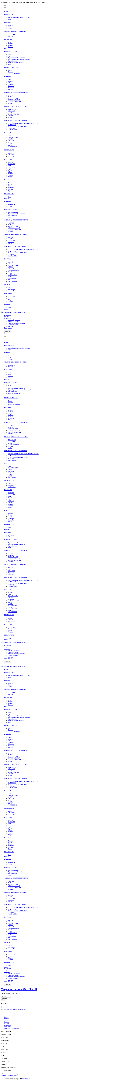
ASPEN (10, 145)
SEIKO (10, 142)
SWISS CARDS (12, 129)
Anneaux (10, 25)
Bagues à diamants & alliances (16, 58)
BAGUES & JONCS (10, 14)
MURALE (11, 95)
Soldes (6, 309)
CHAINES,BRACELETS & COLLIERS (16, 106)
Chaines (10, 112)
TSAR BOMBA (12, 278)
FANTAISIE (11, 164)
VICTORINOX (12, 147)
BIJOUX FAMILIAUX (11, 67)
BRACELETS (12, 109)
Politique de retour (13, 321)
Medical (10, 117)
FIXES (10, 82)
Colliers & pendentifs (14, 73)
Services (6, 316)
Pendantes (10, 84)
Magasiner (4, 1008)
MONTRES (7, 132)
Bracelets (10, 36)
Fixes (9, 27)
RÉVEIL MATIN (13, 98)
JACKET (10, 79)
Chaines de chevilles (13, 114)
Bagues (10, 70)
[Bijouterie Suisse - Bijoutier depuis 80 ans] (13, 312)
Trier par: (3, 996)
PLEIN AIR (11, 128)
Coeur (9, 42)
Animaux (10, 45)
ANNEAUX (11, 204)
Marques (10, 326)
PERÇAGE (11, 86)
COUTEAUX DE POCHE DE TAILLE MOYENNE (23, 123)
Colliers (10, 186)
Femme (6, 48)
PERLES (6, 179)
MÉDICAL (11, 170)
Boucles (10, 184)
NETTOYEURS (9, 150)
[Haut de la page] (1, 1006)
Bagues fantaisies (12, 61)
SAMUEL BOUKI (13, 270)
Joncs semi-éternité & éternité (16, 62)
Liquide (10, 153)
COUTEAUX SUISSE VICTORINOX (15, 120)
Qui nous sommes (13, 324)
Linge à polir (11, 154)
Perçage (10, 28)
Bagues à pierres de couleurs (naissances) (19, 17)
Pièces (9, 197)
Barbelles (10, 89)
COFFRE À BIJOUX (14, 100)
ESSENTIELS (12, 125)
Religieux (10, 43)
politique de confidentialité (11, 1028)
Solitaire (10, 172)
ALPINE (10, 262)
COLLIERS (11, 34)
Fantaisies (10, 47)
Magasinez (7, 989)
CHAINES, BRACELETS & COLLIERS (16, 31)
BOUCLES (7, 22)
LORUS (10, 139)
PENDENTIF (8, 39)
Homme (6, 198)
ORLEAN (11, 140)
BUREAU (11, 97)
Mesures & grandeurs (14, 320)
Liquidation (7, 315)
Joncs (9, 19)
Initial (9, 165)
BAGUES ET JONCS (10, 51)
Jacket (9, 54)
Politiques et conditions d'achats (9, 1075)
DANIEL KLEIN (13, 137)
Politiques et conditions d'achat (16, 323)
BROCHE (11, 162)
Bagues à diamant (13, 212)
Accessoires (11, 87)
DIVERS (10, 103)
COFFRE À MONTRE (14, 101)
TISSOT (10, 144)
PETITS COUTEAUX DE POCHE (18, 126)
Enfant (6, 11)
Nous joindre (8, 328)
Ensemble (10, 115)
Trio (9, 56)
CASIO (10, 136)
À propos (6, 318)
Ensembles (11, 189)
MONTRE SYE (12, 275)
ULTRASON (12, 156)
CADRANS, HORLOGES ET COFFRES (16, 92)
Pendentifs (11, 187)
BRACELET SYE (13, 279)
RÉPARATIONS (9, 194)
